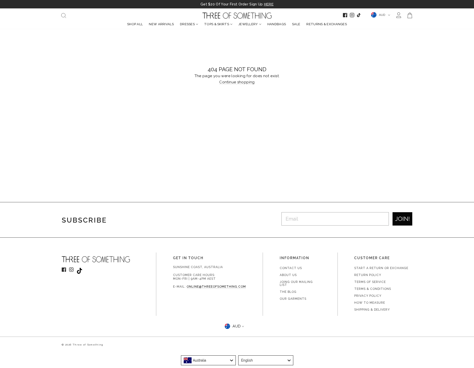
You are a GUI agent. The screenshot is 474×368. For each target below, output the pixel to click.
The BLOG (288, 292)
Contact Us (291, 268)
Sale (296, 24)
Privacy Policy (367, 296)
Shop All (135, 24)
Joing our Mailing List (296, 283)
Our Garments (293, 298)
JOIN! (402, 218)
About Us (288, 275)
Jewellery (248, 24)
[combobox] (208, 360)
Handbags (276, 24)
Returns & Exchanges (326, 24)
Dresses (187, 24)
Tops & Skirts (216, 24)
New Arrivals (161, 24)
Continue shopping (237, 82)
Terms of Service (370, 282)
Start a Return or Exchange (381, 268)
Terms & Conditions (372, 289)
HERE (269, 4)
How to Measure (369, 302)
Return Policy (367, 275)
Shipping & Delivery (372, 309)
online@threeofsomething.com (216, 286)
